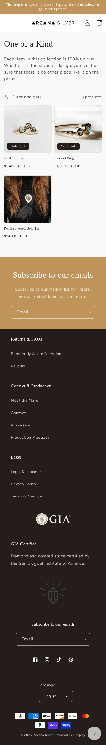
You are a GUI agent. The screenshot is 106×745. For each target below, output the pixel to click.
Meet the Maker (25, 400)
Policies (18, 366)
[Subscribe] (89, 312)
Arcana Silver (44, 735)
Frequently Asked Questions (37, 354)
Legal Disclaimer (26, 471)
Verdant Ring (13, 158)
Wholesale (20, 425)
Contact (18, 413)
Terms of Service (26, 496)
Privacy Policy (23, 484)
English (50, 696)
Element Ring (64, 158)
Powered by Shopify (70, 735)
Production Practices (30, 437)
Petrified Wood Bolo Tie (21, 228)
